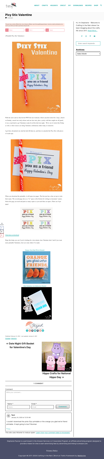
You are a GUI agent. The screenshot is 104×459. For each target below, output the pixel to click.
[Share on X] (2, 231)
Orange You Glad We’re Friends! (35, 250)
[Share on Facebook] (2, 228)
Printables (7, 338)
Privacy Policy (52, 451)
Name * (10, 404)
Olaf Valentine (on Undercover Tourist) (34, 286)
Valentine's (14, 338)
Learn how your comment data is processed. (53, 433)
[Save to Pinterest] (2, 235)
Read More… (92, 31)
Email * (34, 404)
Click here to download (12, 235)
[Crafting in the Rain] (14, 5)
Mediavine (82, 456)
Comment (9, 389)
